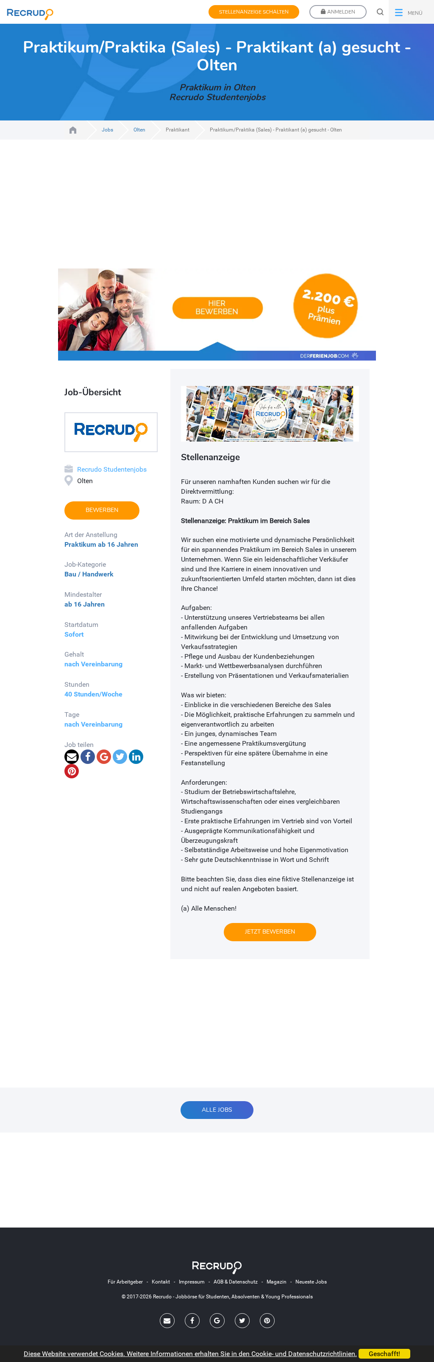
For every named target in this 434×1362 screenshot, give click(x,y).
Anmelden (340, 11)
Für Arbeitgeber (125, 1282)
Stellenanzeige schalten (254, 11)
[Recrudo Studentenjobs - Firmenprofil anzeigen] (111, 432)
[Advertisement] (217, 209)
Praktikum (80, 544)
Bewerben (102, 510)
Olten (139, 130)
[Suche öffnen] (380, 11)
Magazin (277, 1282)
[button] (411, 12)
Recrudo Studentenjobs (112, 469)
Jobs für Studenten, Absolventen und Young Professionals (72, 130)
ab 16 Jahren (118, 544)
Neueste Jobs (311, 1282)
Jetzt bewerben (270, 932)
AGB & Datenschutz (236, 1282)
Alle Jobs (217, 1110)
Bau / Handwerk (89, 574)
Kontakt (161, 1282)
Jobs (107, 130)
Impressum (192, 1282)
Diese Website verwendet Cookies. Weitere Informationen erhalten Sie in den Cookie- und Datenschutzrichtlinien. (190, 1354)
